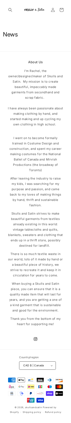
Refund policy (53, 412)
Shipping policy (32, 412)
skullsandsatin (33, 407)
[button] (10, 10)
